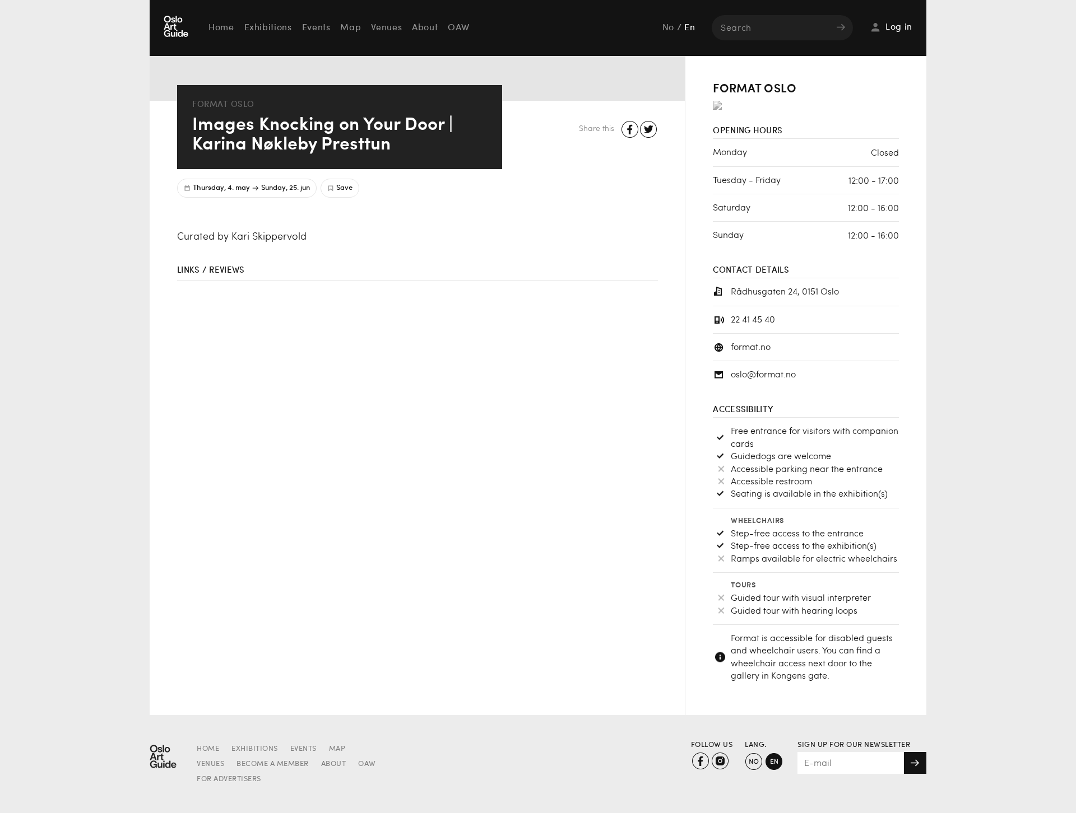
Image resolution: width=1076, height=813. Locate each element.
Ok (915, 763)
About (425, 28)
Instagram (720, 761)
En (689, 28)
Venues (386, 28)
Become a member (272, 764)
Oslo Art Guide (177, 27)
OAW (458, 28)
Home (221, 28)
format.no (751, 346)
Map (350, 28)
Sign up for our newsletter (853, 745)
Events (316, 28)
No (668, 28)
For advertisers (229, 779)
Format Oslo (223, 104)
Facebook (630, 129)
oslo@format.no (763, 374)
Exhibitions (268, 28)
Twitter (648, 129)
